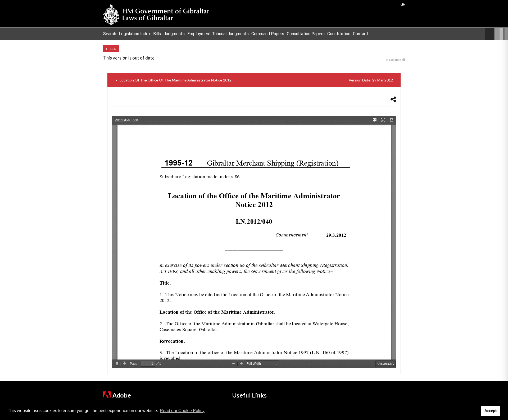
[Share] (393, 99)
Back (111, 49)
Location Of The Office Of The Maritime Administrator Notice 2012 (256, 80)
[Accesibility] (403, 4)
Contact (360, 33)
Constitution (338, 33)
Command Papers (267, 33)
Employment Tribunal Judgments (218, 33)
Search (109, 33)
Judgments (174, 33)
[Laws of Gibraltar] (156, 14)
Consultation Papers (306, 33)
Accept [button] (490, 410)
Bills (157, 33)
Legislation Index (135, 33)
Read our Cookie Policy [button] (182, 410)
